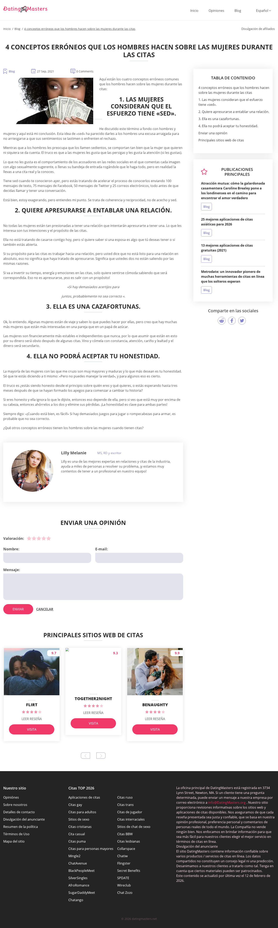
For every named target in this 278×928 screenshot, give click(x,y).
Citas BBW (125, 834)
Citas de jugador (129, 812)
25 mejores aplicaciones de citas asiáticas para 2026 (227, 221)
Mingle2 (74, 856)
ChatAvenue (77, 863)
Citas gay (75, 804)
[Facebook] (232, 321)
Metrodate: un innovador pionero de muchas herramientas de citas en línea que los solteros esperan (232, 276)
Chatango (75, 900)
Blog (237, 10)
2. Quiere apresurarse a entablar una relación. (233, 111)
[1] (29, 538)
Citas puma (77, 841)
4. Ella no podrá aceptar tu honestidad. (228, 126)
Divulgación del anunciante (24, 819)
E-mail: (101, 549)
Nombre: (11, 549)
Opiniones (216, 10)
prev (85, 755)
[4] (44, 538)
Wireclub (124, 885)
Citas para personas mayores (90, 848)
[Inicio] (25, 9)
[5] (48, 538)
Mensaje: (11, 569)
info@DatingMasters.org (227, 802)
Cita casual (76, 834)
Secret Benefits (128, 870)
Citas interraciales (131, 819)
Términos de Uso (16, 834)
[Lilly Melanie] (32, 471)
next (101, 755)
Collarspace (126, 848)
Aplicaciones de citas (84, 797)
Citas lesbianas (128, 841)
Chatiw (122, 856)
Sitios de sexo (78, 819)
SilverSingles (78, 878)
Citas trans (125, 804)
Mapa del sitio (14, 841)
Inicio (194, 10)
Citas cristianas (80, 826)
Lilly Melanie (73, 453)
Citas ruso (125, 797)
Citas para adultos (82, 812)
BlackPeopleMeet (81, 870)
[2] (34, 538)
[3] (39, 538)
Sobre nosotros (15, 804)
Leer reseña (32, 719)
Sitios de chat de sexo (133, 826)
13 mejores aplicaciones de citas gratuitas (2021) (227, 247)
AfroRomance (78, 885)
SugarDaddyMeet (81, 892)
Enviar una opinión (212, 133)
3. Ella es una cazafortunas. (219, 119)
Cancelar (44, 609)
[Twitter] (242, 321)
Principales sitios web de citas (221, 140)
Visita (31, 729)
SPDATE (123, 878)
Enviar (18, 609)
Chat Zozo (124, 892)
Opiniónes (11, 797)
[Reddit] (221, 321)
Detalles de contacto (19, 812)
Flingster (123, 863)
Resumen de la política (20, 826)
